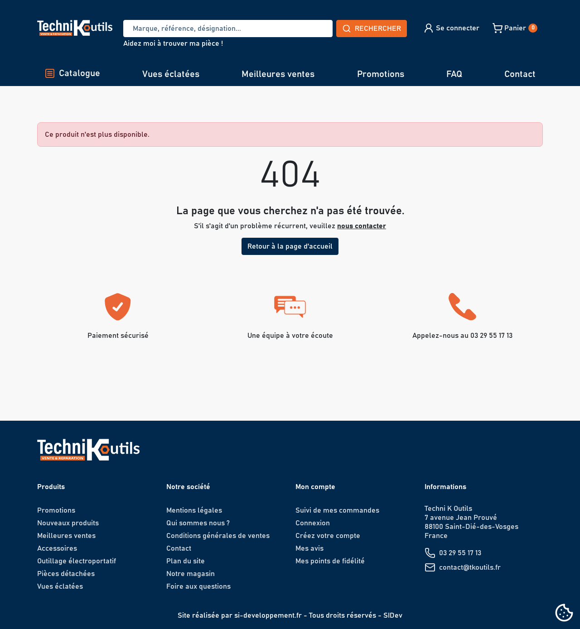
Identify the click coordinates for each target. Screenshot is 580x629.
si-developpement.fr (268, 615)
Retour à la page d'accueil (290, 246)
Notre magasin (190, 573)
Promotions (380, 74)
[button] (451, 28)
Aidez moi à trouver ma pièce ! (173, 43)
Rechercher (378, 28)
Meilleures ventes (278, 74)
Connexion (312, 523)
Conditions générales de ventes (218, 535)
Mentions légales (194, 510)
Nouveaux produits (68, 523)
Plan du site (185, 561)
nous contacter (361, 226)
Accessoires (57, 548)
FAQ (454, 74)
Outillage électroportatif (76, 561)
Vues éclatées (170, 74)
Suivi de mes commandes (337, 510)
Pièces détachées (66, 573)
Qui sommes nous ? (198, 523)
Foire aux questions (198, 586)
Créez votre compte (327, 535)
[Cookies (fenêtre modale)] (564, 613)
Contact (520, 74)
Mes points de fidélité (330, 561)
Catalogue (79, 73)
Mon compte (315, 486)
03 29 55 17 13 (460, 553)
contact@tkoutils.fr (470, 567)
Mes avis (309, 548)
